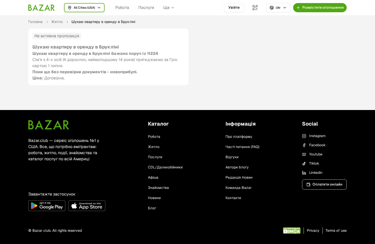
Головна (35, 21)
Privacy (313, 230)
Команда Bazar (239, 187)
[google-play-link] (46, 205)
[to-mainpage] (48, 124)
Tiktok (314, 163)
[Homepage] (41, 8)
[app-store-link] (86, 205)
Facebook (317, 145)
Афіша (153, 177)
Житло (57, 21)
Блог (152, 208)
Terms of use (336, 230)
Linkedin (315, 172)
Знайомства (158, 187)
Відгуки (232, 157)
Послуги (146, 7)
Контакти (233, 198)
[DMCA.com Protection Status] (292, 230)
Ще (166, 7)
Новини (154, 198)
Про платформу (239, 136)
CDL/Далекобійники (165, 167)
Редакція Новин (239, 177)
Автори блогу (237, 167)
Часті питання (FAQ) (242, 146)
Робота (122, 7)
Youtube (315, 154)
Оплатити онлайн (327, 184)
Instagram (317, 135)
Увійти (234, 7)
